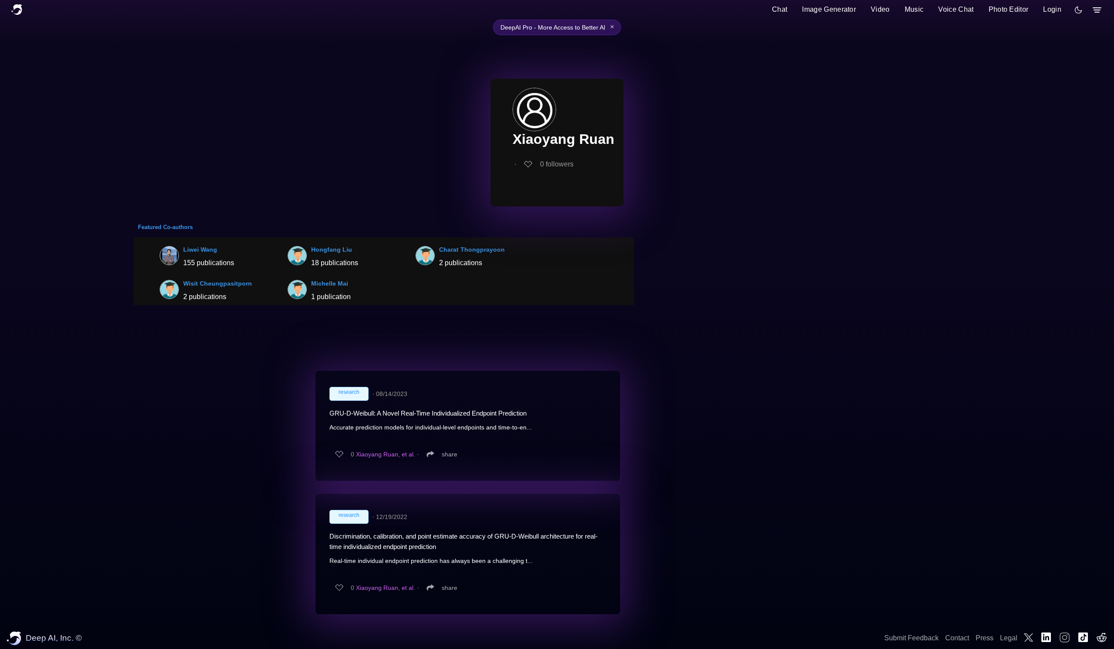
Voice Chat (955, 9)
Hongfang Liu (331, 249)
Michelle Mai (329, 283)
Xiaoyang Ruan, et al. (385, 454)
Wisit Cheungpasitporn (217, 283)
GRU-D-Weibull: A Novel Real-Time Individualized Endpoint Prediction (428, 413)
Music (914, 9)
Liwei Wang (200, 249)
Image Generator (829, 9)
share (449, 454)
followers (557, 164)
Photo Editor (1009, 9)
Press (984, 638)
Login (1052, 9)
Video (880, 9)
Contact (957, 638)
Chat (779, 9)
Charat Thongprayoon (472, 249)
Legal (1008, 638)
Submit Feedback (911, 638)
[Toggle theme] (1078, 10)
